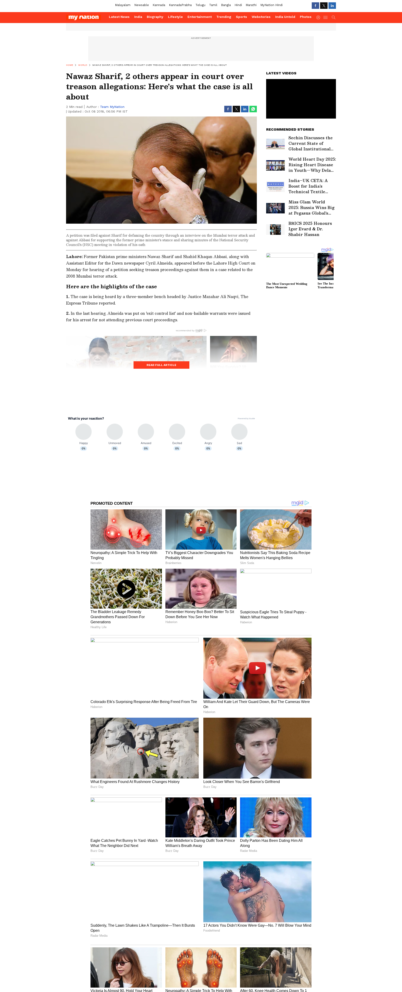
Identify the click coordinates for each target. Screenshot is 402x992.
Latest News (119, 17)
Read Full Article (161, 365)
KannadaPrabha (180, 5)
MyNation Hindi (271, 5)
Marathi (251, 5)
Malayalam (123, 5)
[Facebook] (315, 5)
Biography (155, 17)
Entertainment (200, 17)
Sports (241, 17)
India (138, 17)
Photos (306, 17)
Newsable (141, 5)
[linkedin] (332, 5)
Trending (223, 17)
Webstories (261, 17)
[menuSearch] (333, 17)
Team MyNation (112, 107)
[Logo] (86, 17)
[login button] (319, 17)
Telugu (200, 5)
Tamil (213, 5)
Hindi (238, 5)
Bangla (226, 5)
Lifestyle (175, 17)
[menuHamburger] (325, 17)
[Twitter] (324, 5)
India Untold (285, 17)
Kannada (159, 5)
